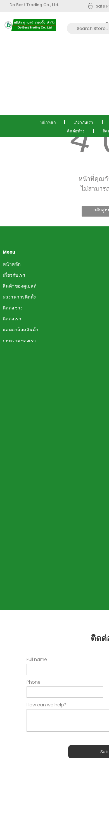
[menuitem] (48, 122)
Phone (34, 682)
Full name (37, 659)
